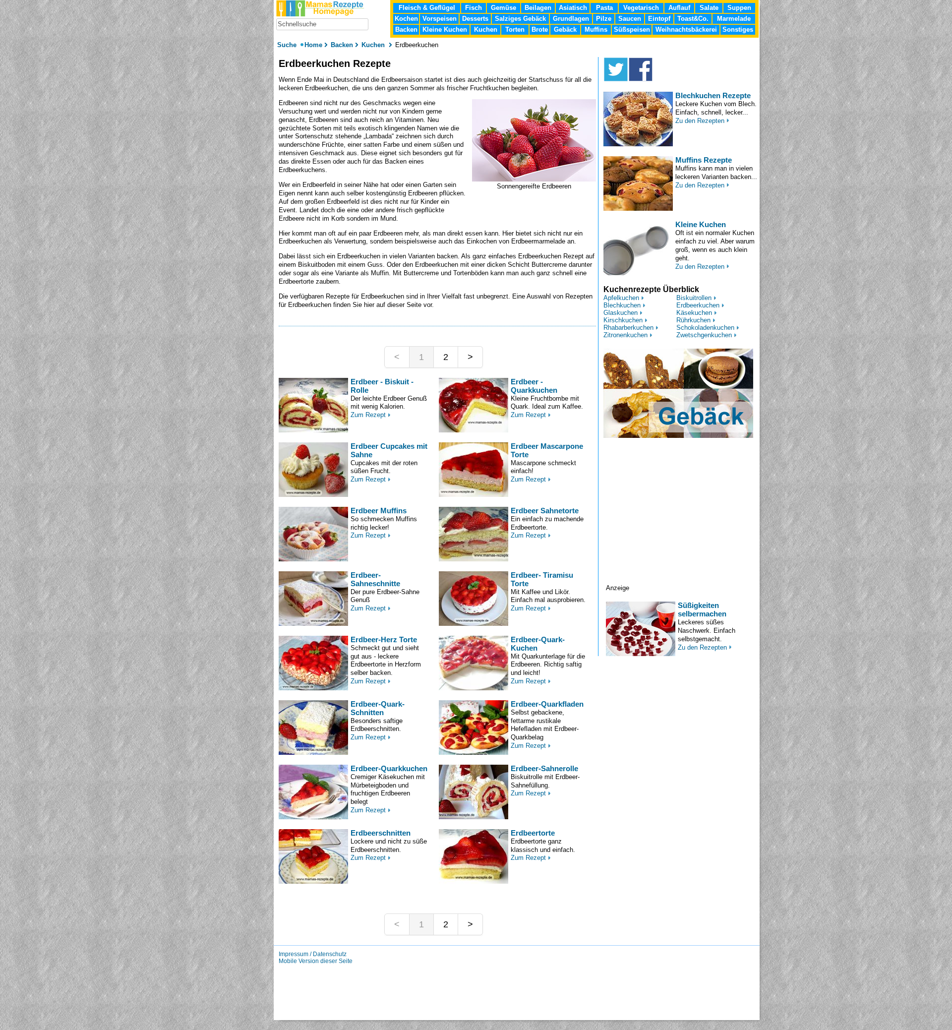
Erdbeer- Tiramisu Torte (542, 579)
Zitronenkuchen (625, 335)
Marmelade (734, 18)
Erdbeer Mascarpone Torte (547, 450)
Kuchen (485, 29)
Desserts (475, 18)
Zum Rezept (368, 415)
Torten (515, 29)
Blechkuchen (622, 305)
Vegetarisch (641, 7)
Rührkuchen (693, 320)
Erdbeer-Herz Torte (384, 639)
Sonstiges (737, 29)
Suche (287, 45)
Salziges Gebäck (520, 18)
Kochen (406, 18)
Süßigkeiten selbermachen (702, 609)
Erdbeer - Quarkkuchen (534, 385)
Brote (540, 29)
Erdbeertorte (533, 833)
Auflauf (679, 7)
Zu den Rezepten (699, 120)
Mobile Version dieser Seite (316, 961)
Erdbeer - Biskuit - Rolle (382, 385)
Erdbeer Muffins (379, 510)
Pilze (603, 18)
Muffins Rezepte (703, 160)
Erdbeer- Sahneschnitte (375, 579)
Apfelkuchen (621, 298)
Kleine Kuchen (700, 224)
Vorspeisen (439, 18)
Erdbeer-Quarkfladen (547, 704)
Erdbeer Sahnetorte (545, 510)
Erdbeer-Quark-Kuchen (538, 643)
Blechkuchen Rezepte (713, 95)
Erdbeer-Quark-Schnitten (378, 708)
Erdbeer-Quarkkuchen (389, 768)
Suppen (739, 7)
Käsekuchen (694, 312)
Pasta (604, 7)
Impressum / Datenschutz (313, 954)
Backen (406, 29)
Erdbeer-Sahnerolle (544, 768)
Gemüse (503, 7)
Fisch (473, 7)
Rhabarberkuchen (628, 327)
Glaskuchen (620, 312)
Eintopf (659, 18)
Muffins (596, 29)
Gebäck (565, 29)
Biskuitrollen (694, 298)
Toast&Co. (693, 18)
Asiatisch (573, 7)
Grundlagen (571, 18)
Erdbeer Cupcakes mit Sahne (389, 450)
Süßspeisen (632, 29)
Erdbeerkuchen (697, 305)
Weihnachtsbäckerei (686, 29)
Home (313, 45)
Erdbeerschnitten (381, 833)
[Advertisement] (681, 522)
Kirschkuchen (623, 320)
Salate (709, 7)
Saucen (629, 18)
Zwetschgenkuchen (704, 335)
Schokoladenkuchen (705, 327)
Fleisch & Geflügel (427, 7)
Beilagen (538, 7)
